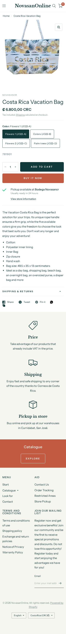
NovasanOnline (33, 6)
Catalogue (9, 490)
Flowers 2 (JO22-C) (16, 143)
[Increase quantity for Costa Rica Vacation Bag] (15, 166)
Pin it (42, 302)
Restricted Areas (45, 495)
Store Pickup (42, 501)
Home (6, 15)
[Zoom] (58, 27)
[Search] (54, 6)
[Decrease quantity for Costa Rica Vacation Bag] (5, 166)
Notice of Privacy (13, 547)
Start (5, 484)
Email (37, 575)
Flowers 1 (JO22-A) (15, 133)
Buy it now (33, 178)
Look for (7, 496)
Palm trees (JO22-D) (45, 143)
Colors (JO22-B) (42, 133)
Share (10, 302)
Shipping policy (12, 531)
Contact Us (41, 484)
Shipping (20, 114)
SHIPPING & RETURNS (18, 291)
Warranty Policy (12, 552)
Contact (7, 501)
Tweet (26, 302)
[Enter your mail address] (60, 583)
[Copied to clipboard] (4, 305)
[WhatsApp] (52, 302)
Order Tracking (44, 490)
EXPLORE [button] (33, 458)
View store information (23, 199)
